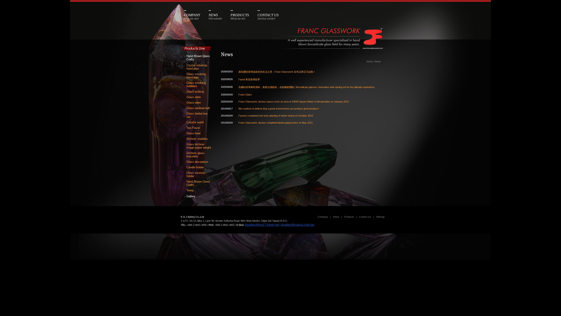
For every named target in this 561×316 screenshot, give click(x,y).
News (378, 61)
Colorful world (195, 122)
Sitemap (380, 216)
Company (323, 216)
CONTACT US (268, 16)
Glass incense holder (195, 174)
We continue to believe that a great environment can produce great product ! (278, 108)
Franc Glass (245, 94)
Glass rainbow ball (198, 108)
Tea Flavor (193, 127)
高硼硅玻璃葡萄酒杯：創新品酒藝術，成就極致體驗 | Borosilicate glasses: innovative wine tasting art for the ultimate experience (306, 87)
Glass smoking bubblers (196, 84)
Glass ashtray (195, 91)
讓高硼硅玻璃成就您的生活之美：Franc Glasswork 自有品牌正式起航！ (277, 71)
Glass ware (193, 102)
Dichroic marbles (197, 138)
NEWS (215, 16)
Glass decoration (197, 161)
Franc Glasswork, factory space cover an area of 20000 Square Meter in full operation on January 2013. (293, 101)
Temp (190, 190)
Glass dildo (193, 97)
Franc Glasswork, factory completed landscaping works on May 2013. (275, 122)
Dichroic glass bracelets (195, 154)
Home (369, 61)
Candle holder (195, 167)
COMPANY (192, 16)
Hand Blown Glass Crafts (198, 57)
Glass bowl (193, 133)
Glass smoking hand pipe (196, 75)
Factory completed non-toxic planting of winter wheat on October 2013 (275, 115)
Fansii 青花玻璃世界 (249, 79)
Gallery (190, 196)
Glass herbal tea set (196, 115)
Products (349, 216)
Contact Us (365, 216)
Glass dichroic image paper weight (198, 146)
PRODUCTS (240, 16)
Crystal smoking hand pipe (196, 67)
